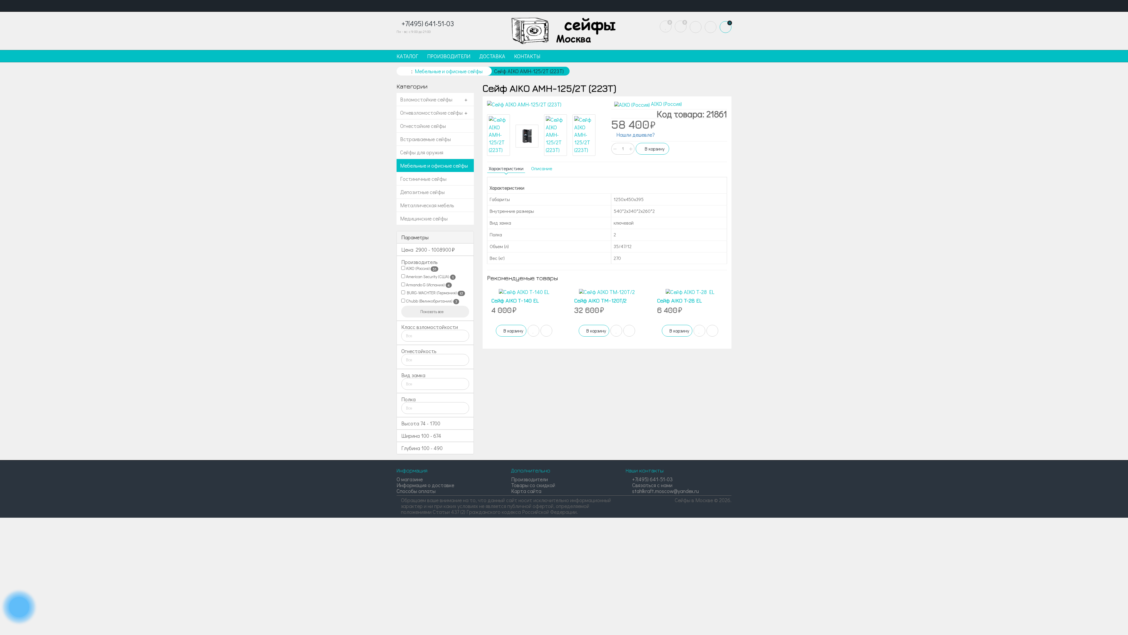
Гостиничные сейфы (423, 178)
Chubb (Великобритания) (431, 301)
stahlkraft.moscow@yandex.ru (665, 490)
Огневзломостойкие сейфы (431, 112)
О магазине (410, 479)
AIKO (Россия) (420, 268)
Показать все (432, 311)
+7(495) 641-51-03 (652, 479)
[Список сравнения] (680, 26)
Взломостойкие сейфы (426, 99)
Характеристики (506, 168)
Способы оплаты (416, 490)
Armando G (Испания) (427, 285)
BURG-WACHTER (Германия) (434, 293)
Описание (541, 168)
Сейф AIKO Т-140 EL (515, 301)
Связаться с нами (651, 485)
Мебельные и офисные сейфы (434, 165)
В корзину (654, 149)
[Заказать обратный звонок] (19, 607)
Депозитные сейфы (422, 191)
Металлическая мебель (427, 205)
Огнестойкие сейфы (423, 125)
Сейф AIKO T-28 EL (679, 301)
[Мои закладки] (666, 26)
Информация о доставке (425, 485)
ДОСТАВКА (492, 56)
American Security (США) (429, 277)
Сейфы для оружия (421, 152)
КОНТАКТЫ (527, 56)
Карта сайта (526, 490)
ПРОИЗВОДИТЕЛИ (448, 56)
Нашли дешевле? (635, 134)
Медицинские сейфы (424, 218)
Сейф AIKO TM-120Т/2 (600, 301)
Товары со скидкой (533, 485)
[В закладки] (533, 331)
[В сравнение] (546, 331)
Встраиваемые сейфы (425, 139)
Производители (529, 479)
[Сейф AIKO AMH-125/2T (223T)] (545, 104)
